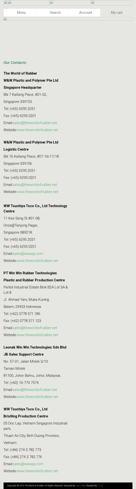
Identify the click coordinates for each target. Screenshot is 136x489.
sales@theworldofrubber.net (35, 123)
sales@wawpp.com (28, 253)
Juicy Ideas (81, 485)
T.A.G (100, 485)
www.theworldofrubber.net (37, 130)
